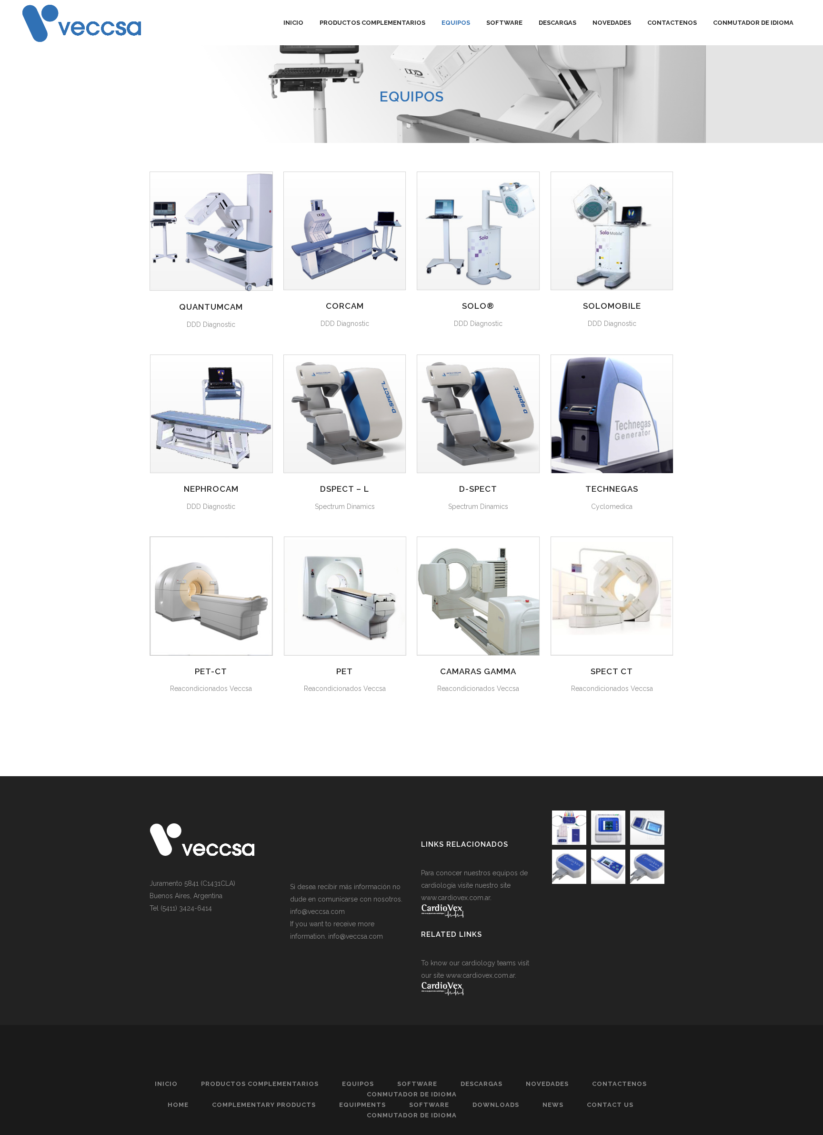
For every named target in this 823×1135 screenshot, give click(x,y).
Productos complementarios (260, 1083)
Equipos (358, 1083)
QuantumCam (211, 307)
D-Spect (478, 489)
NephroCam (211, 489)
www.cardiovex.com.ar (455, 898)
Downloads (495, 1104)
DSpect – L (344, 489)
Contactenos (619, 1083)
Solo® (478, 306)
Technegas (611, 489)
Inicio (166, 1083)
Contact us (610, 1104)
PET (344, 671)
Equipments (362, 1104)
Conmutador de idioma (412, 1094)
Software (417, 1083)
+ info (211, 230)
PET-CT (211, 671)
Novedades (547, 1083)
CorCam (345, 306)
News (552, 1104)
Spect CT (612, 671)
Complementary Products (264, 1104)
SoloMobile (612, 306)
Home (178, 1104)
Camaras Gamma (478, 671)
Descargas (481, 1083)
